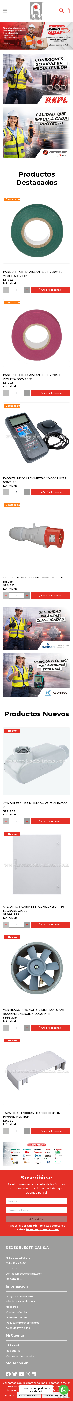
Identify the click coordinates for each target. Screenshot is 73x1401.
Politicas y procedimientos (22, 1322)
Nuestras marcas (16, 1317)
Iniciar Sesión (14, 1345)
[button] (5, 36)
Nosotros (12, 1306)
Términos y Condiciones (21, 1301)
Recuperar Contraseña (20, 1356)
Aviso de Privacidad (18, 1328)
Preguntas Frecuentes (20, 1296)
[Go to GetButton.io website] (63, 1397)
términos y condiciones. (42, 1229)
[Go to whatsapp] (64, 1390)
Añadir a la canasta (51, 289)
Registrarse (13, 1350)
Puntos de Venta (16, 1312)
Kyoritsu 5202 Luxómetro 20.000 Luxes (34, 478)
